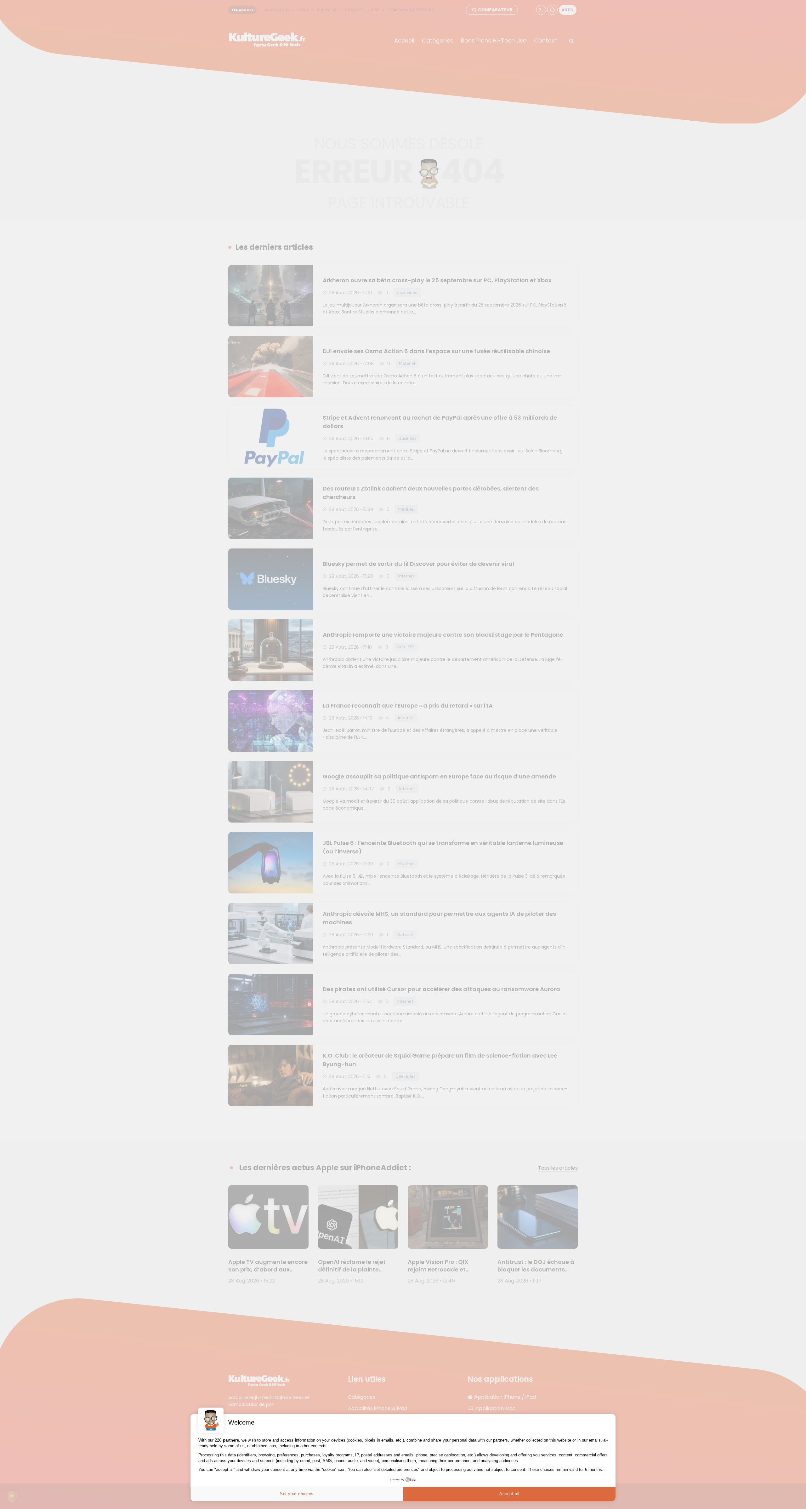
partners (231, 1440)
